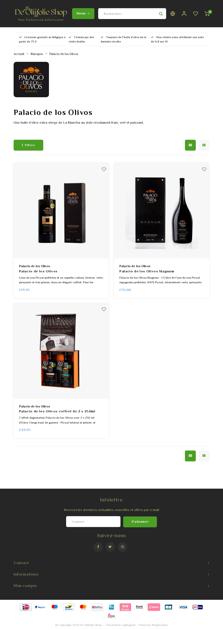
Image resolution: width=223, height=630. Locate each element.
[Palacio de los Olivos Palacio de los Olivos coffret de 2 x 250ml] (61, 351)
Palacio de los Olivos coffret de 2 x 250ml (57, 411)
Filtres (30, 145)
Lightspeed (128, 624)
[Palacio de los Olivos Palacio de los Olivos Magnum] (161, 210)
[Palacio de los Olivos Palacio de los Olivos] (61, 210)
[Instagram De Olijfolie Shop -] (122, 547)
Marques (37, 54)
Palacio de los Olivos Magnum (146, 271)
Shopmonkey (159, 624)
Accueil (19, 54)
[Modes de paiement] (25, 607)
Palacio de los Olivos (63, 54)
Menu (81, 13)
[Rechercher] (160, 13)
